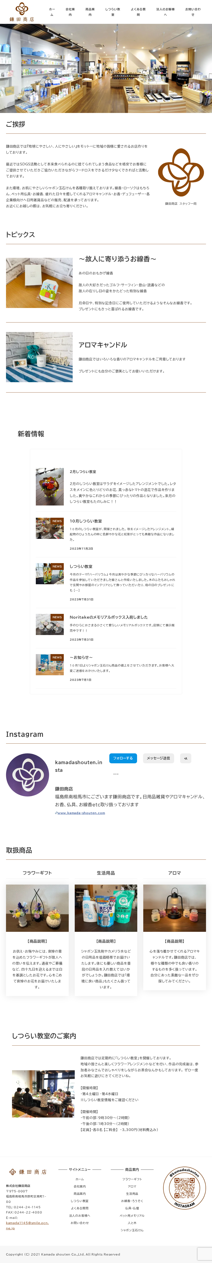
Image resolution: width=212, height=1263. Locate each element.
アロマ (132, 1186)
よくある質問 (80, 1208)
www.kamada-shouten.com (81, 813)
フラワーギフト (132, 1179)
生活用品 (132, 1193)
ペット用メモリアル (132, 1215)
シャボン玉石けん (132, 1230)
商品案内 (80, 1193)
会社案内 (80, 1186)
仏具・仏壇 (132, 1208)
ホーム (80, 1179)
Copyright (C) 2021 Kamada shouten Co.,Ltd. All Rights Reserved (63, 1254)
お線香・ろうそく (132, 1200)
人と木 (132, 1222)
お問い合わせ (80, 1222)
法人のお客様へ (80, 1215)
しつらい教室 (80, 1200)
